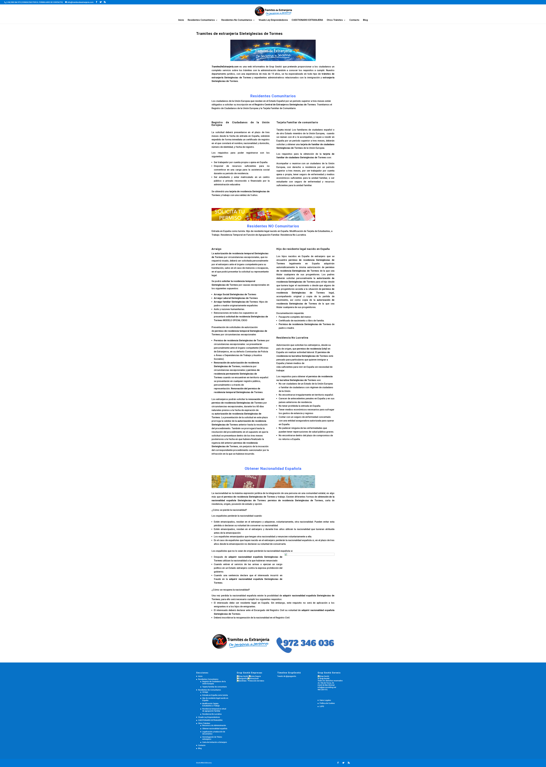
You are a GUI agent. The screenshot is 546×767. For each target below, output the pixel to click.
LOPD (322, 706)
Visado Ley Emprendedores (273, 20)
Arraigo (205, 692)
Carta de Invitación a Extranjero (214, 742)
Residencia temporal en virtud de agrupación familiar (214, 710)
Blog (365, 20)
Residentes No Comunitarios (236, 20)
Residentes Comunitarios (201, 20)
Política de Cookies (327, 703)
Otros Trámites (335, 20)
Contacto (354, 20)
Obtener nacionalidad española (214, 729)
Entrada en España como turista (215, 695)
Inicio (181, 20)
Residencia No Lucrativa (212, 714)
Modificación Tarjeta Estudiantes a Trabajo (211, 705)
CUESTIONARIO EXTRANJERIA (307, 20)
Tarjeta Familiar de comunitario (214, 687)
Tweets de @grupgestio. (286, 676)
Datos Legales (325, 700)
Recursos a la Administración (214, 725)
